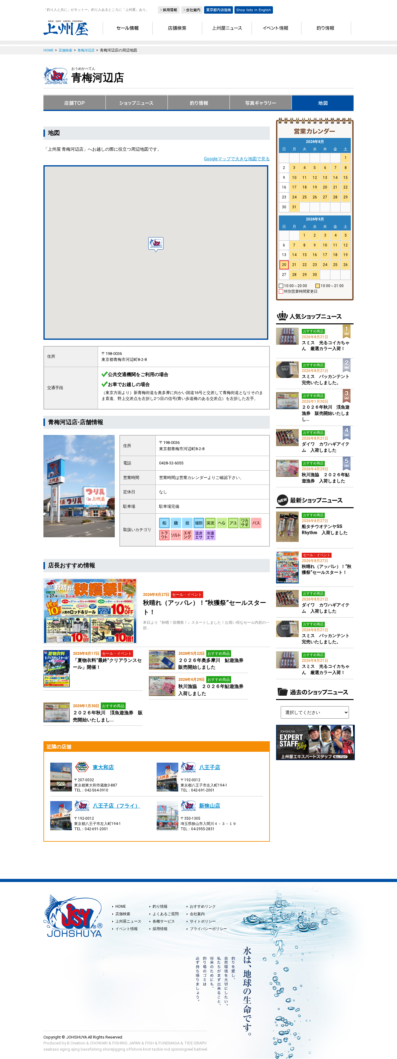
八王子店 (209, 767)
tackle (157, 1049)
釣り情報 (160, 906)
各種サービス (164, 921)
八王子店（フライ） (116, 806)
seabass (51, 1049)
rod (167, 1049)
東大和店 (103, 767)
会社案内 (197, 914)
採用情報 (160, 929)
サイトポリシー (203, 921)
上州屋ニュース (128, 921)
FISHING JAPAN (126, 1043)
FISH (149, 1043)
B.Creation (76, 1043)
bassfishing (91, 1049)
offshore (134, 1049)
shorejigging (114, 1049)
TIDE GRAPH (195, 1043)
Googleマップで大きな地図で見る (237, 158)
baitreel (200, 1049)
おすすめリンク (203, 906)
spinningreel (182, 1049)
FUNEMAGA (169, 1043)
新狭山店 (209, 806)
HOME (120, 906)
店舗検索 (122, 914)
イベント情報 (126, 929)
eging (65, 1049)
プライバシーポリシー (208, 929)
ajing (75, 1049)
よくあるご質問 (166, 914)
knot (147, 1049)
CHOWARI (99, 1043)
